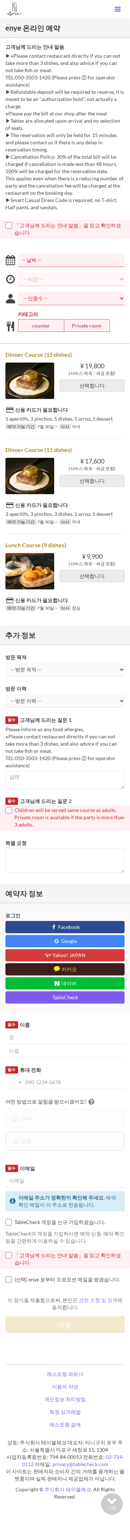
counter (41, 326)
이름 (19, 1025)
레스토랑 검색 (65, 1424)
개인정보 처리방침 (65, 1399)
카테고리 (28, 314)
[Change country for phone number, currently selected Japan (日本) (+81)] (14, 1082)
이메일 (21, 1168)
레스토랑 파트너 (65, 1374)
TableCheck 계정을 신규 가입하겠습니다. (59, 1222)
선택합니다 (92, 385)
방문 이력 (16, 688)
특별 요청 (16, 843)
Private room (86, 326)
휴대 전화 (24, 1070)
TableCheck (65, 997)
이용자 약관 (65, 1386)
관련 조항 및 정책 (98, 1300)
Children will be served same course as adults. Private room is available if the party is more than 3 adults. (69, 817)
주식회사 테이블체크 (67, 1489)
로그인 (13, 915)
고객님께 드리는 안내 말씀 (34, 47)
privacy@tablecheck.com (80, 1464)
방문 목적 (16, 657)
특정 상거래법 (65, 1412)
